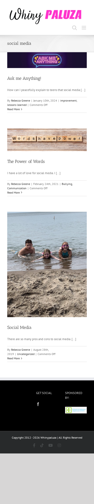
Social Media (19, 326)
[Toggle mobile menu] (84, 26)
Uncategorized (25, 353)
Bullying (67, 183)
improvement (68, 100)
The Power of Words (26, 160)
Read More (13, 108)
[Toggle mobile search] (74, 26)
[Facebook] (38, 403)
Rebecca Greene (20, 100)
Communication (17, 187)
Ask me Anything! (24, 77)
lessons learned (17, 104)
